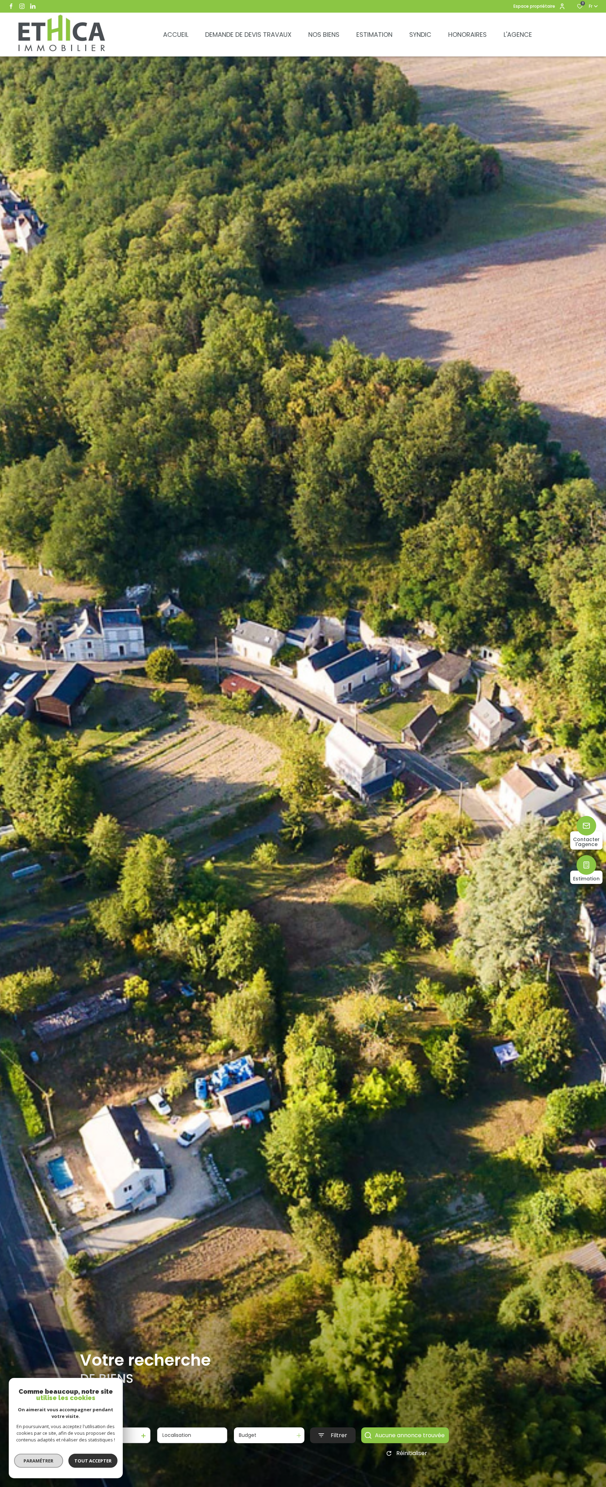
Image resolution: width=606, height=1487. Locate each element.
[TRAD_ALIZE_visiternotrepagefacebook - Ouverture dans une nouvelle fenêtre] (11, 6)
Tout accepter (93, 1461)
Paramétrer (39, 1461)
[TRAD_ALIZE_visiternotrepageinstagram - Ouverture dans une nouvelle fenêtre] (22, 6)
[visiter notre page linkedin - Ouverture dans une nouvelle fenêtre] (32, 6)
